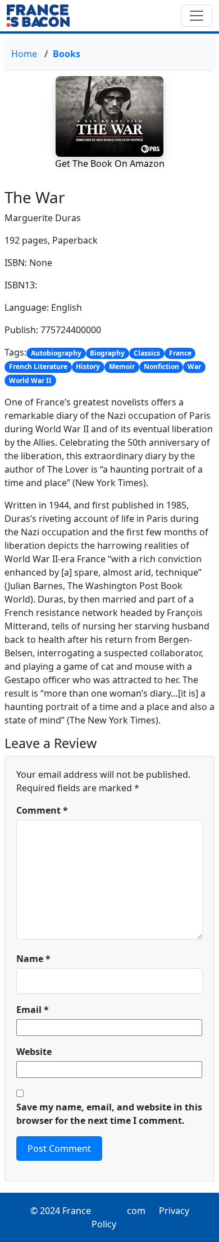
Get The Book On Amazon (110, 163)
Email (32, 1009)
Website (34, 1051)
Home (24, 54)
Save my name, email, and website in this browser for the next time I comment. (109, 1114)
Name (33, 958)
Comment (42, 810)
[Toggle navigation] (196, 15)
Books (66, 54)
